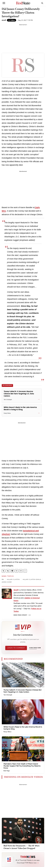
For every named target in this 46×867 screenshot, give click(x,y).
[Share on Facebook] (12, 571)
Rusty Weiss (7, 732)
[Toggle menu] (4, 3)
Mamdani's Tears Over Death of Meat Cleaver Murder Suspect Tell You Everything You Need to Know (22, 766)
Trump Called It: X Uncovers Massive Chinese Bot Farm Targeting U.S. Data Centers (22, 691)
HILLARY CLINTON (13, 579)
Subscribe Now (35, 648)
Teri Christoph (8, 695)
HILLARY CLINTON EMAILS (32, 579)
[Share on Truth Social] (8, 571)
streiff (4, 20)
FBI (3, 579)
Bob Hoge (7, 771)
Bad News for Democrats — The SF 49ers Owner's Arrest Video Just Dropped (21, 846)
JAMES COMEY (7, 582)
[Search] (42, 3)
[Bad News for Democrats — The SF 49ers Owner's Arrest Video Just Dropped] (23, 830)
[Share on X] (3, 571)
